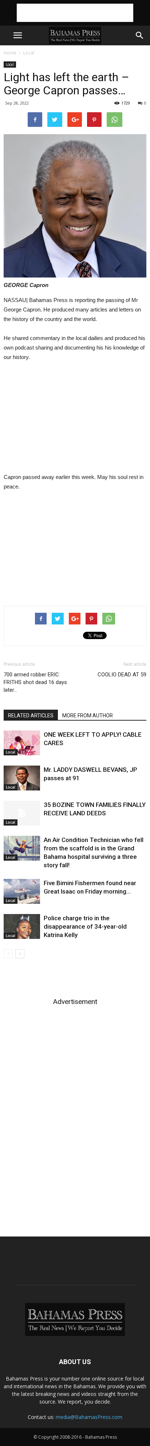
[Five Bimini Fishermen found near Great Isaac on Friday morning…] (22, 891)
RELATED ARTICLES (31, 715)
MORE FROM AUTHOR (87, 715)
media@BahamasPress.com (89, 1416)
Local (28, 53)
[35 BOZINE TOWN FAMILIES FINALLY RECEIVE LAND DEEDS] (22, 813)
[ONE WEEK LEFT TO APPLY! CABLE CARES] (22, 743)
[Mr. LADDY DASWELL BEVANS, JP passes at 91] (22, 778)
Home (10, 53)
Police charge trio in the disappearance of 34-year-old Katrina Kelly (85, 926)
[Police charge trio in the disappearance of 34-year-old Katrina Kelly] (22, 926)
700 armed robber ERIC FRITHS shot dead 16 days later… (35, 682)
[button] (140, 35)
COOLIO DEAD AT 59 (122, 674)
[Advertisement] (75, 13)
